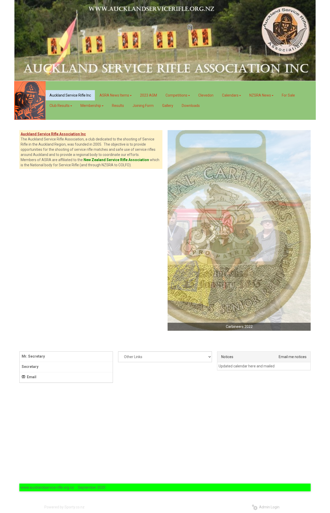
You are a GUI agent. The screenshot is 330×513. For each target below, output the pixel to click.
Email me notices (293, 357)
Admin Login (268, 507)
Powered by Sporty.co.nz (64, 507)
